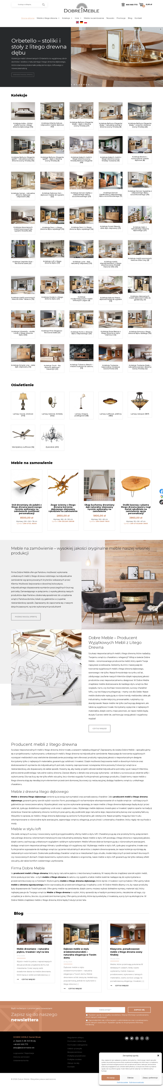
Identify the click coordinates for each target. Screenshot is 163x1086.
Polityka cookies (122, 1082)
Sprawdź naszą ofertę (23, 74)
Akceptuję (111, 1078)
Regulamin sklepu (75, 1037)
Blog (130, 18)
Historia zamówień (21, 1057)
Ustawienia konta (20, 1060)
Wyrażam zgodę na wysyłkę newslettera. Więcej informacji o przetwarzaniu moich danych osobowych (117, 1016)
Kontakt (138, 18)
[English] (77, 23)
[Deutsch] (81, 23)
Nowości (110, 18)
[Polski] (85, 23)
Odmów (130, 1078)
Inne (77, 18)
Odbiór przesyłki (74, 1048)
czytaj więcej (99, 729)
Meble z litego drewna (47, 18)
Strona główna (27, 18)
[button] (158, 1055)
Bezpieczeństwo (74, 1052)
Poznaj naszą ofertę (26, 617)
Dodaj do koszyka (26, 528)
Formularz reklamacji (76, 1041)
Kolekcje (66, 18)
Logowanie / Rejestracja (23, 1053)
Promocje (121, 18)
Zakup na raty (73, 1063)
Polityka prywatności (136, 1082)
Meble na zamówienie (94, 18)
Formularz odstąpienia (77, 1045)
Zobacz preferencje (150, 1078)
